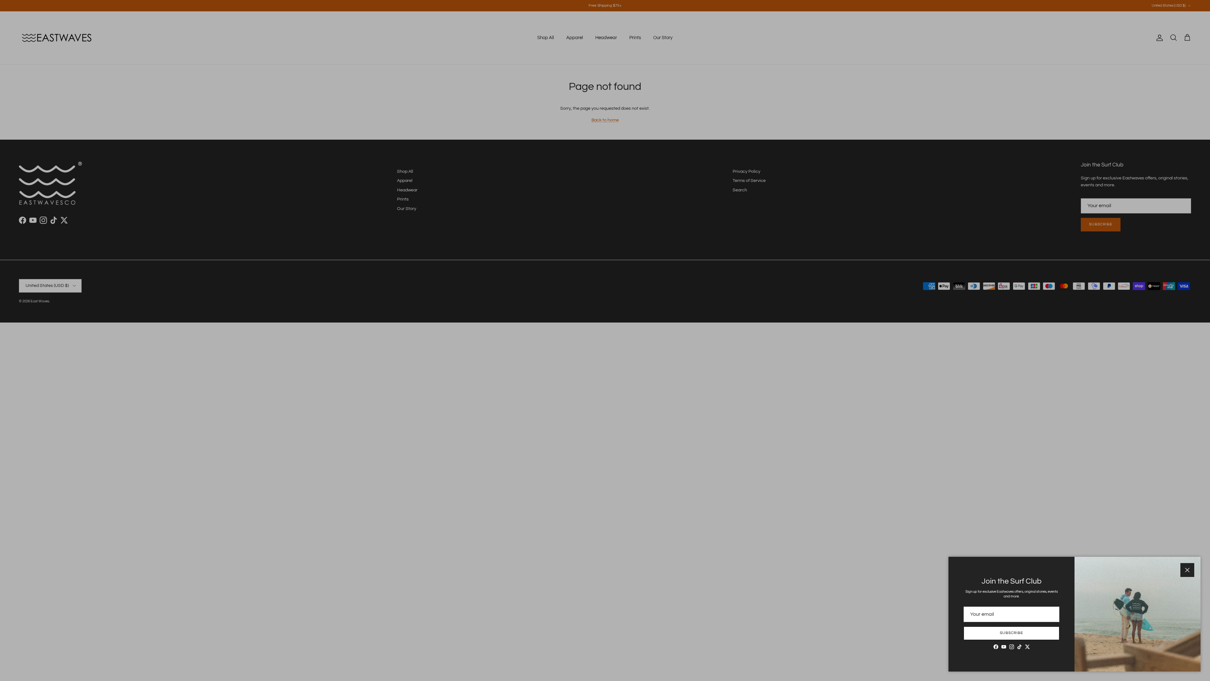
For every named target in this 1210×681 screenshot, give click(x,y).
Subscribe (1011, 633)
